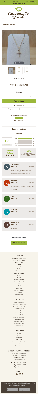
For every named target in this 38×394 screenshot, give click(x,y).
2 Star (16, 143)
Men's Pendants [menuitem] (19, 286)
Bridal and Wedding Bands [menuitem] (19, 258)
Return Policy (19, 344)
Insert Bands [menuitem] (19, 284)
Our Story (19, 333)
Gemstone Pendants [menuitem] (19, 282)
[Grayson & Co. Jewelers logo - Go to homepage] (19, 13)
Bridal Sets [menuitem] (19, 288)
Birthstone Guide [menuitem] (19, 311)
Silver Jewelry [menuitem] (19, 271)
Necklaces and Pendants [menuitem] (19, 260)
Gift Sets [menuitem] (19, 277)
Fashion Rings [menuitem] (19, 262)
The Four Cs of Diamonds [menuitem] (19, 304)
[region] (19, 47)
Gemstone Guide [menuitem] (19, 313)
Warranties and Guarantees (19, 342)
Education (19, 339)
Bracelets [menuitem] (19, 267)
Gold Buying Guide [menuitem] (19, 326)
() (33, 138)
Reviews (19, 133)
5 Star (16, 138)
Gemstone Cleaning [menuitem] (19, 321)
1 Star (16, 145)
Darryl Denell (15, 223)
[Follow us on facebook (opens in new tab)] (15, 374)
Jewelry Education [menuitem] (19, 302)
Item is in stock (19, 117)
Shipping (10, 109)
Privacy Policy (19, 346)
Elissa (12, 196)
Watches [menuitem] (19, 275)
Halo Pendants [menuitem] (19, 294)
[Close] (36, 3)
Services (19, 335)
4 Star (16, 140)
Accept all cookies (25, 390)
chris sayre (14, 180)
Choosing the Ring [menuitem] (19, 308)
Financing (19, 337)
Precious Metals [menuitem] (19, 315)
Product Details (19, 129)
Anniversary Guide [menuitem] (19, 323)
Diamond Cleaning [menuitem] (19, 319)
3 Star (16, 142)
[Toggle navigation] (3, 18)
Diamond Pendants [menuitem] (19, 290)
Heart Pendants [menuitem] (19, 292)
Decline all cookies (12, 390)
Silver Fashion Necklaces (9, 24)
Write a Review (19, 243)
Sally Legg (14, 210)
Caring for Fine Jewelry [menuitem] (19, 317)
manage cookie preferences (17, 385)
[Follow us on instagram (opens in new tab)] (17, 374)
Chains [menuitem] (19, 269)
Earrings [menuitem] (19, 264)
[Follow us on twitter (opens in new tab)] (23, 374)
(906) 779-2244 (19, 79)
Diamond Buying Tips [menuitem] (19, 306)
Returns (28, 109)
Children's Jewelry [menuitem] (19, 273)
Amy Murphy (15, 164)
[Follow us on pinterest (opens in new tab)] (20, 374)
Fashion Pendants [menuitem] (19, 279)
